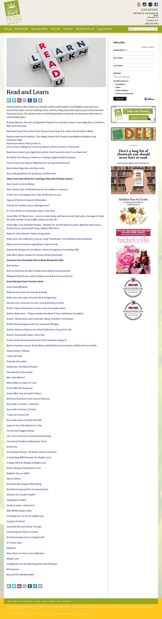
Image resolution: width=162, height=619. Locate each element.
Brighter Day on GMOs (18, 473)
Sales (118, 87)
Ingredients (104, 28)
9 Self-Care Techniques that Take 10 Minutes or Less (34, 194)
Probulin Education (17, 361)
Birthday (117, 73)
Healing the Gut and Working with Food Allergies (32, 563)
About (8, 28)
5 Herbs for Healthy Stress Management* (28, 205)
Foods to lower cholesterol (21, 505)
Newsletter (120, 84)
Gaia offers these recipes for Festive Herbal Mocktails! (35, 254)
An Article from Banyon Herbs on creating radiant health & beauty (41, 157)
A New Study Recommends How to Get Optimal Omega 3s (37, 340)
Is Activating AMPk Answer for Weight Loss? (29, 457)
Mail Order (21, 28)
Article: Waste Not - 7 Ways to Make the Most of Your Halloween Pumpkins (45, 313)
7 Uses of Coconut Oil (18, 414)
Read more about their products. (24, 143)
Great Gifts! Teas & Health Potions (24, 393)
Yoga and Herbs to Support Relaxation (26, 200)
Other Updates (122, 90)
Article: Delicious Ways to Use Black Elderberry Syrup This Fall (39, 329)
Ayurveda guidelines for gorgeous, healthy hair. (31, 173)
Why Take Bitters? (16, 377)
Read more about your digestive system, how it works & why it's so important (47, 152)
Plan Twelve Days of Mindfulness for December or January (37, 189)
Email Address (120, 50)
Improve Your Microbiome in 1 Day (24, 425)
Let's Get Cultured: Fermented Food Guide (29, 436)
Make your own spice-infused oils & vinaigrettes (31, 297)
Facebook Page (14, 139)
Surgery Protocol (16, 521)
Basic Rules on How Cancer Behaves (25, 553)
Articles (55, 28)
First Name (118, 58)
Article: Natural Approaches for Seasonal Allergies (33, 324)
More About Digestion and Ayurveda (25, 168)
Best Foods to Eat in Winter (21, 184)
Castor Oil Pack (14, 356)
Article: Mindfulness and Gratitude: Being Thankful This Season (40, 318)
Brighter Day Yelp (139, 4)
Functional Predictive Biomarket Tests (27, 441)
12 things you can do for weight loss (25, 515)
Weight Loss (13, 558)
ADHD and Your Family (85, 345)
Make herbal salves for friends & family (27, 292)
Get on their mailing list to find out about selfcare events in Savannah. (44, 146)
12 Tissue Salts (14, 542)
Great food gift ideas (17, 286)
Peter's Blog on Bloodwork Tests (24, 468)
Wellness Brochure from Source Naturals (28, 398)
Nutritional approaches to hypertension (27, 489)
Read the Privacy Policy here (82, 613)
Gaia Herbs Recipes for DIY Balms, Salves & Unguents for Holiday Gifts (43, 249)
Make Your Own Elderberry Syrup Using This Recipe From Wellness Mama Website (49, 238)
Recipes (68, 28)
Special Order (39, 28)
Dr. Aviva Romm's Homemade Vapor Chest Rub (31, 210)
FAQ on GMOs (13, 478)
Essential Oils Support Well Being (24, 483)
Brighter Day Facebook (156, 4)
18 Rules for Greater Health (21, 494)
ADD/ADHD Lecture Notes (59, 345)
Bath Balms (13, 265)
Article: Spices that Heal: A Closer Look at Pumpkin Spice (36, 308)
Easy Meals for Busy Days (20, 372)
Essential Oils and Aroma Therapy (24, 526)
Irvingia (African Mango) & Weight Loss (26, 462)
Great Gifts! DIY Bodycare (20, 388)
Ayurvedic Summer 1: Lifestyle (22, 404)
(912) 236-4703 (151, 23)
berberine (12, 446)
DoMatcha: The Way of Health (22, 366)
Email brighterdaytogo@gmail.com (150, 4)
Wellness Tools (85, 28)
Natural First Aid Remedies (20, 574)
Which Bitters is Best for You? (22, 382)
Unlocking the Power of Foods (22, 531)
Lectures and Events (124, 93)
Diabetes (11, 547)
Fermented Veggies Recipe (21, 430)
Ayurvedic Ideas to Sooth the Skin (24, 420)
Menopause (13, 569)
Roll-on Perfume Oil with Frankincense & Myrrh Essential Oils (38, 270)
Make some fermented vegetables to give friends (32, 244)
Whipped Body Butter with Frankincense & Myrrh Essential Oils (39, 276)
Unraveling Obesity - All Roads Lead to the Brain (32, 451)
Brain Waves (38, 345)
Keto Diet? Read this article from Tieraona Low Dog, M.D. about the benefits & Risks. (50, 131)
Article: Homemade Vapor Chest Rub (26, 334)
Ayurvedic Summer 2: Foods (21, 409)
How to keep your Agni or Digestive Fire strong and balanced (38, 162)
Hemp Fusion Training (18, 350)
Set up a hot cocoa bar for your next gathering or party (35, 302)
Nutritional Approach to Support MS (26, 537)
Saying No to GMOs (16, 500)
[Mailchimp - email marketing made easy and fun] (149, 100)
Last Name (118, 65)
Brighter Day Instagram (145, 4)
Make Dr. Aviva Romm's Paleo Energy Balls (28, 233)
